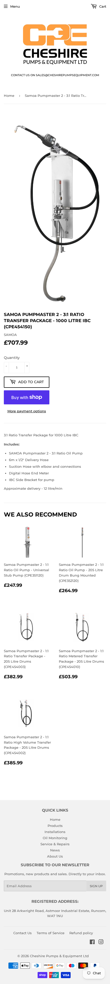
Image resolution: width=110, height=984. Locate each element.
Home (9, 95)
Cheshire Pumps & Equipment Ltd (59, 956)
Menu (15, 6)
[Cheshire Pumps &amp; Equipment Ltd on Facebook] (92, 943)
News (55, 850)
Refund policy (81, 933)
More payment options (26, 411)
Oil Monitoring (55, 838)
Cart (102, 6)
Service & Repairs (55, 844)
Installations (55, 832)
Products (55, 826)
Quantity (12, 357)
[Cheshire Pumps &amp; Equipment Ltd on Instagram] (101, 943)
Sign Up (96, 886)
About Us (55, 856)
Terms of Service (50, 933)
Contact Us (22, 933)
